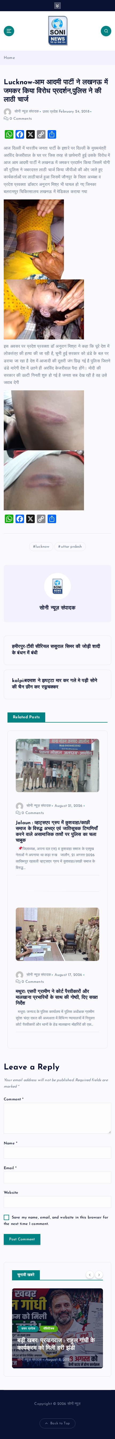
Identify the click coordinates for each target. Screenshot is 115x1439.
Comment (14, 1099)
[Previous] (90, 1275)
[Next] (99, 1275)
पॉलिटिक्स (48, 1328)
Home (9, 58)
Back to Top (60, 1423)
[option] (57, 1328)
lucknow (42, 547)
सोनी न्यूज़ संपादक (26, 112)
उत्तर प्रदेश (50, 112)
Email (10, 1168)
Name (10, 1143)
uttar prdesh (71, 547)
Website (11, 1193)
